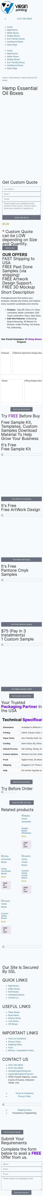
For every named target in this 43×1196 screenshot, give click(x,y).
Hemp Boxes (14, 78)
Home (9, 27)
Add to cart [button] (26, 845)
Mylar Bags (12, 45)
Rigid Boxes (12, 30)
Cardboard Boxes (15, 42)
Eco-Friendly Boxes (16, 39)
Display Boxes (13, 36)
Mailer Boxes (13, 33)
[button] (10, 248)
